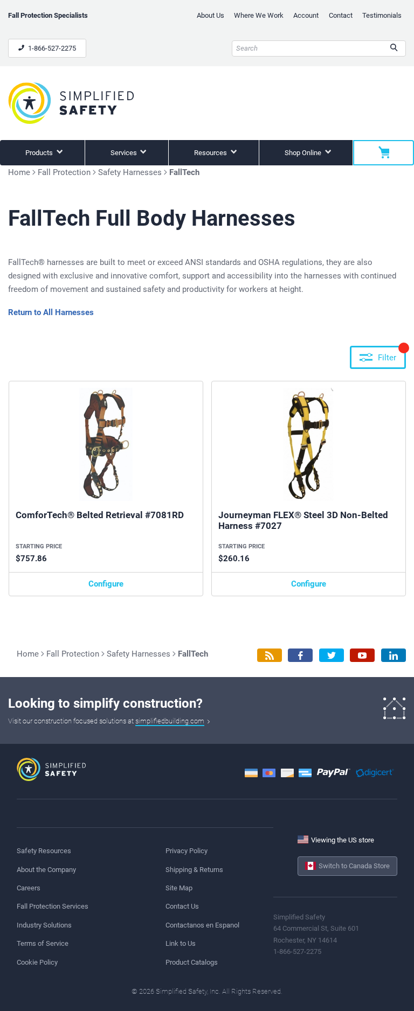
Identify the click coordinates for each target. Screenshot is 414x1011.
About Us (210, 15)
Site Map (178, 888)
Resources (211, 153)
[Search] (393, 48)
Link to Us (180, 943)
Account (306, 15)
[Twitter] (331, 655)
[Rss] (269, 655)
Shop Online (304, 153)
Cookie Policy (37, 962)
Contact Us (182, 906)
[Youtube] (362, 655)
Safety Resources (44, 851)
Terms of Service (42, 943)
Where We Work (259, 15)
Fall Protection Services (52, 906)
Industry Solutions (44, 925)
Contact (341, 15)
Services (125, 153)
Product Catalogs (191, 962)
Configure (105, 584)
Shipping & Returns (194, 870)
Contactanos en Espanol (202, 925)
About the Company (46, 870)
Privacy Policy (186, 851)
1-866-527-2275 (51, 48)
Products (39, 153)
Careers (28, 888)
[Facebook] (300, 655)
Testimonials (382, 15)
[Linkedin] (393, 655)
